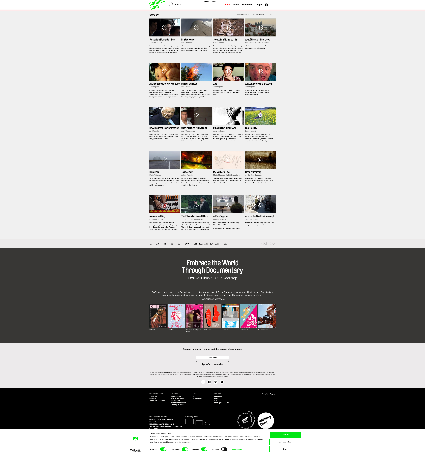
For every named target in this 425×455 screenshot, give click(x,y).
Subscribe (218, 397)
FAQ (216, 399)
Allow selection (285, 442)
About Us (153, 397)
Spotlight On (176, 397)
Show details (237, 449)
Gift (215, 401)
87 (179, 244)
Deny (285, 449)
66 (172, 244)
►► (273, 243)
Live (227, 4)
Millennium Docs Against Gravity (193, 330)
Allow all (285, 434)
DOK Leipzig (208, 330)
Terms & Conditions (157, 401)
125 (217, 244)
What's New (175, 401)
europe (214, 1)
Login (259, 4)
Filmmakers (197, 399)
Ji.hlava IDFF (244, 330)
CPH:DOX (152, 330)
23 (157, 244)
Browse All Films (241, 15)
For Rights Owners (221, 403)
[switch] (185, 449)
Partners (152, 399)
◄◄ (264, 243)
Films (236, 4)
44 (164, 244)
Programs (247, 4)
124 (211, 244)
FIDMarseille (226, 330)
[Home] (157, 4)
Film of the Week (177, 399)
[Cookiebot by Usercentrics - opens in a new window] (135, 450)
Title (270, 15)
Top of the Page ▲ (269, 394)
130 (225, 244)
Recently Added (258, 15)
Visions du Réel (263, 330)
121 (195, 244)
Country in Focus (177, 405)
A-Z (194, 397)
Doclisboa (171, 330)
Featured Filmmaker (178, 403)
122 (201, 244)
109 (187, 244)
